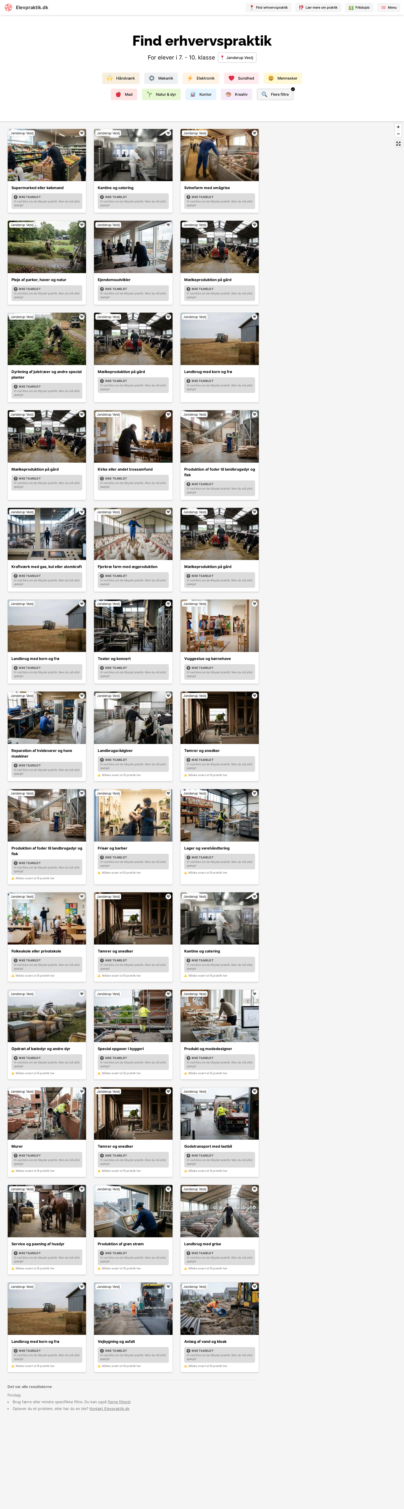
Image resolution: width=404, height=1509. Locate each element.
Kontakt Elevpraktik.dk (110, 1408)
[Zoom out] (398, 133)
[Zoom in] (398, 127)
